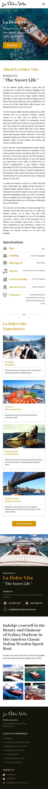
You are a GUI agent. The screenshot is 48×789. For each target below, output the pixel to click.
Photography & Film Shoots (14, 750)
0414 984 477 (37, 603)
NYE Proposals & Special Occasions (17, 742)
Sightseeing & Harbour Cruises (16, 746)
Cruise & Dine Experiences (14, 762)
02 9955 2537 (15, 603)
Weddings (8, 738)
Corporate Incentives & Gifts (14, 758)
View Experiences (24, 523)
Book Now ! (12, 45)
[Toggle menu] (43, 4)
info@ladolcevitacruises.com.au (22, 609)
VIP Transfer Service (12, 754)
